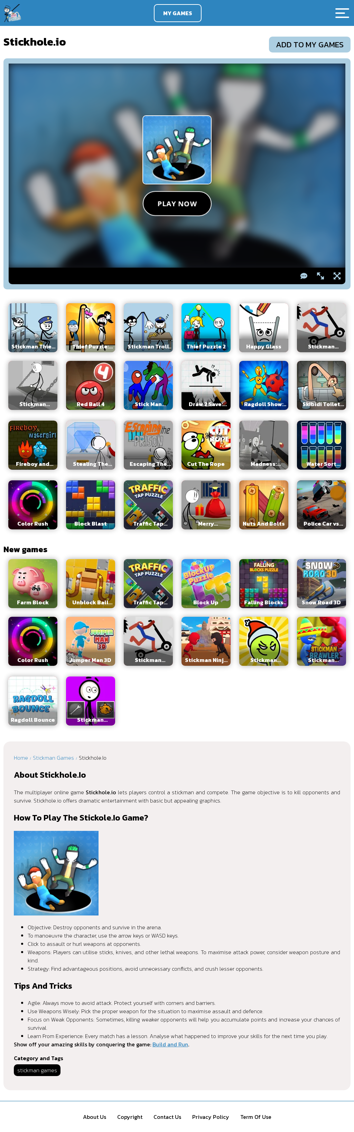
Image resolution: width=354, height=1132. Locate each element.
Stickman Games (53, 758)
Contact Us (167, 1117)
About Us (94, 1117)
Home (21, 758)
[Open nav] (342, 13)
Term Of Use (255, 1117)
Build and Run (170, 1044)
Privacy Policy (210, 1117)
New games (25, 549)
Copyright (129, 1117)
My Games (177, 13)
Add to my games (310, 44)
